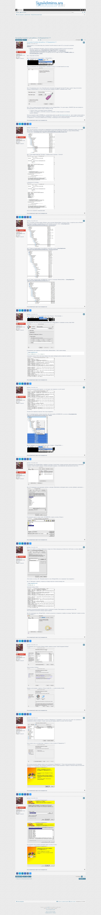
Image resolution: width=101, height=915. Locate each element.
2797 (21, 54)
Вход (18, 12)
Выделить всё (34, 352)
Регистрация (23, 12)
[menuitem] (80, 10)
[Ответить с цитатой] (84, 42)
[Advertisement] (50, 26)
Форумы (21, 9)
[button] (85, 40)
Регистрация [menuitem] (85, 10)
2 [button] (83, 40)
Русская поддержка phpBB (50, 909)
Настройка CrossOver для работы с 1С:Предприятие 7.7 (33, 38)
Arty (46, 908)
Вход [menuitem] (83, 10)
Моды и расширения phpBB (50, 911)
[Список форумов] (50, 4)
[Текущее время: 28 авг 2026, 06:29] (84, 15)
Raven (17, 49)
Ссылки (16, 10)
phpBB (48, 907)
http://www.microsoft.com (65, 115)
